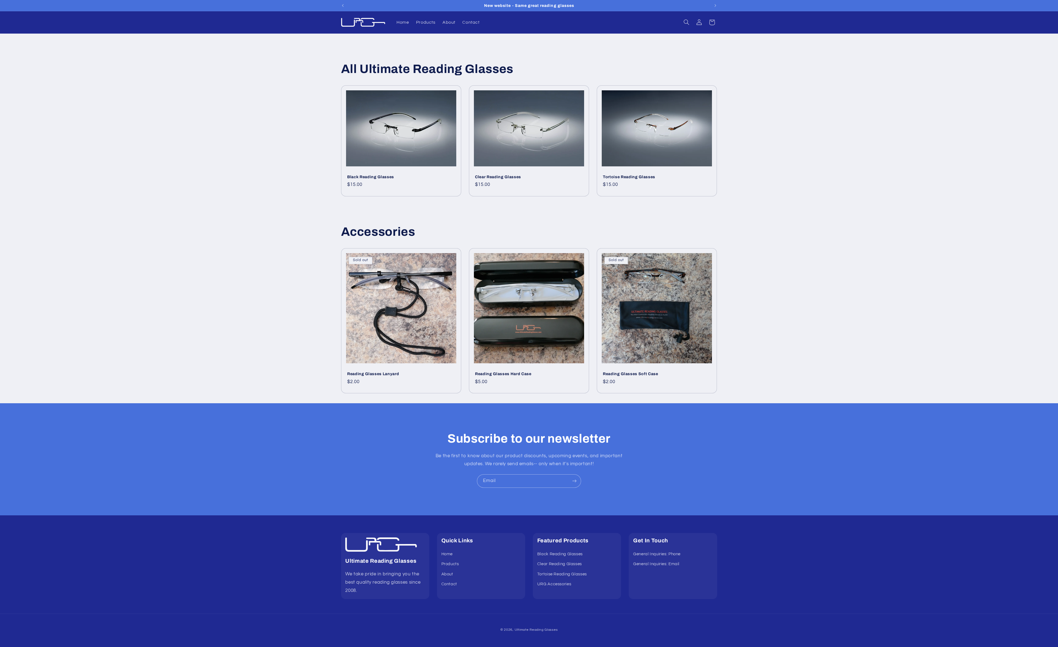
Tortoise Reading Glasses (629, 177)
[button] (686, 22)
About (447, 574)
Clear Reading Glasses (498, 177)
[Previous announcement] (343, 5)
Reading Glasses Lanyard (373, 374)
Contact (449, 584)
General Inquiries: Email (656, 564)
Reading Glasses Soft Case (630, 374)
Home (447, 554)
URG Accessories (554, 584)
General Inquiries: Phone (657, 554)
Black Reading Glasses (370, 177)
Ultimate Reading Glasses (536, 629)
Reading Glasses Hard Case (503, 374)
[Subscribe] (574, 481)
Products (450, 564)
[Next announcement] (715, 5)
